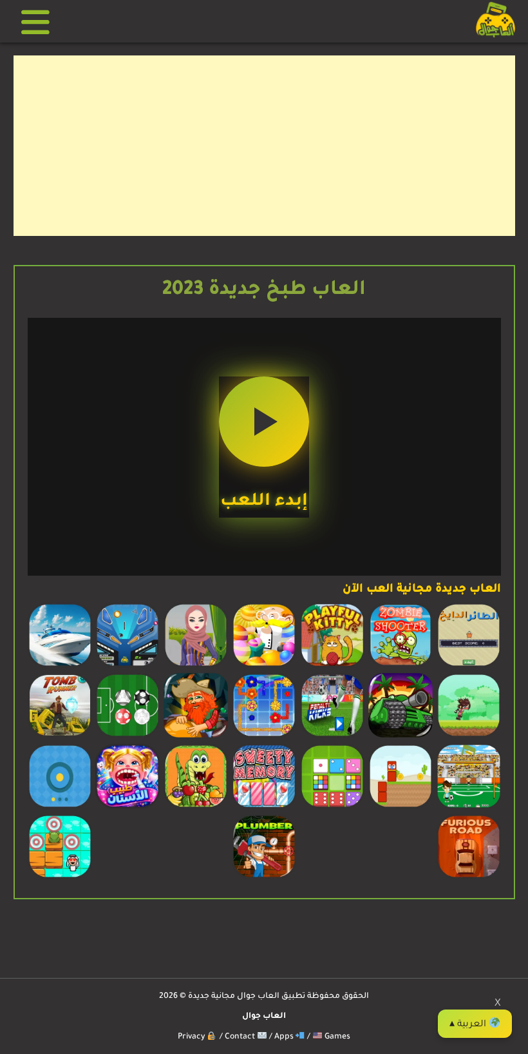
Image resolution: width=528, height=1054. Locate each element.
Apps (285, 1037)
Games (336, 1037)
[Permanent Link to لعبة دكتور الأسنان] (127, 807)
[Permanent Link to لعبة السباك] (264, 877)
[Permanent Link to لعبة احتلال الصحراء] (400, 736)
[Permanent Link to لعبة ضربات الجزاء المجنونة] (469, 807)
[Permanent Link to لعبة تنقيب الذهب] (196, 736)
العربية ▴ (469, 1025)
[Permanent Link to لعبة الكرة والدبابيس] (127, 665)
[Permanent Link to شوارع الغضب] (469, 877)
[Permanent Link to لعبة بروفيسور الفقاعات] (264, 665)
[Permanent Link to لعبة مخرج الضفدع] (60, 877)
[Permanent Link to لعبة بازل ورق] (264, 807)
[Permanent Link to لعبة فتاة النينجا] (469, 736)
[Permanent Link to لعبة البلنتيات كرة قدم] (332, 736)
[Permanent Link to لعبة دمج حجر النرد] (332, 807)
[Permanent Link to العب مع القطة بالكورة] (332, 665)
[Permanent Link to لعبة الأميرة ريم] (196, 665)
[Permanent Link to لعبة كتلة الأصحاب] (400, 807)
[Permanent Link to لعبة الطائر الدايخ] (469, 665)
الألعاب (40, 21)
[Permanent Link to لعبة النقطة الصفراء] (60, 807)
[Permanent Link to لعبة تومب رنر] (60, 736)
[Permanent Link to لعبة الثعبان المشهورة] (196, 807)
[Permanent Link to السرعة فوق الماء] (60, 665)
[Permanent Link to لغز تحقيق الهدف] (127, 736)
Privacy (192, 1037)
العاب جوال (264, 1016)
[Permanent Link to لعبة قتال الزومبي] (400, 665)
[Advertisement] (264, 145)
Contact (241, 1037)
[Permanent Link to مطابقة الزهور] (264, 736)
